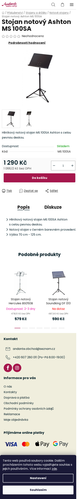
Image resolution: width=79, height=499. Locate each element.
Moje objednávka (16, 420)
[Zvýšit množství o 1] (72, 165)
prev (4, 282)
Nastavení (38, 478)
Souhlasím (38, 490)
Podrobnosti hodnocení (27, 43)
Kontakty (10, 392)
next (75, 282)
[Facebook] (8, 368)
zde (54, 469)
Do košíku (39, 178)
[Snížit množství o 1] (54, 165)
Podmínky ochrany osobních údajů (29, 409)
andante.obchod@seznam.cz (34, 349)
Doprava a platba (16, 397)
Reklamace (12, 414)
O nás (8, 386)
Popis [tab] (23, 207)
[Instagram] (17, 368)
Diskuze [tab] (53, 207)
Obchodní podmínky (19, 403)
